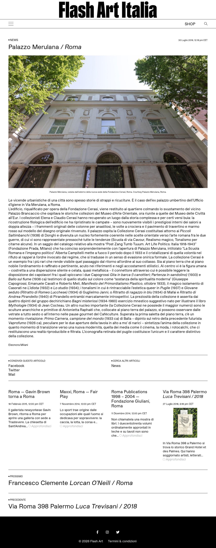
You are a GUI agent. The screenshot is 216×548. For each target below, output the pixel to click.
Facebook (16, 366)
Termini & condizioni (122, 541)
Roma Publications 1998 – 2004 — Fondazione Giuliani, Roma (130, 398)
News (14, 39)
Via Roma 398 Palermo (185, 394)
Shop (190, 24)
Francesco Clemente (70, 482)
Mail (11, 374)
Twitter (14, 370)
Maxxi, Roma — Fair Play (79, 394)
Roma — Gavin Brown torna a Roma (29, 394)
